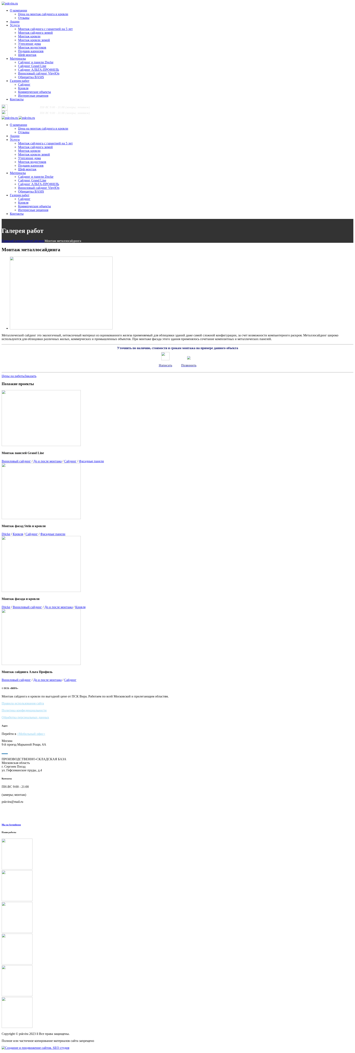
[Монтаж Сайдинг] (177, 1013)
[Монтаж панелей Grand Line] (177, 918)
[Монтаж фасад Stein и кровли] (177, 949)
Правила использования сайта (23, 703)
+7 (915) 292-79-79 (111, 107)
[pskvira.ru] (10, 3)
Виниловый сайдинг (16, 461)
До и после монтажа (47, 461)
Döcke (6, 534)
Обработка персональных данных (25, 717)
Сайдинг (38, 241)
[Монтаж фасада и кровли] (177, 981)
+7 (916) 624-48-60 (24, 107)
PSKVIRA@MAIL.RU (140, 107)
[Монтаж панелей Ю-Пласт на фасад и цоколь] (177, 854)
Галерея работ (22, 241)
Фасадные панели (91, 461)
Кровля (18, 534)
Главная (7, 241)
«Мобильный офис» (31, 734)
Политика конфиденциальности (24, 710)
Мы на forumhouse (11, 824)
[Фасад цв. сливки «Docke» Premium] (177, 886)
